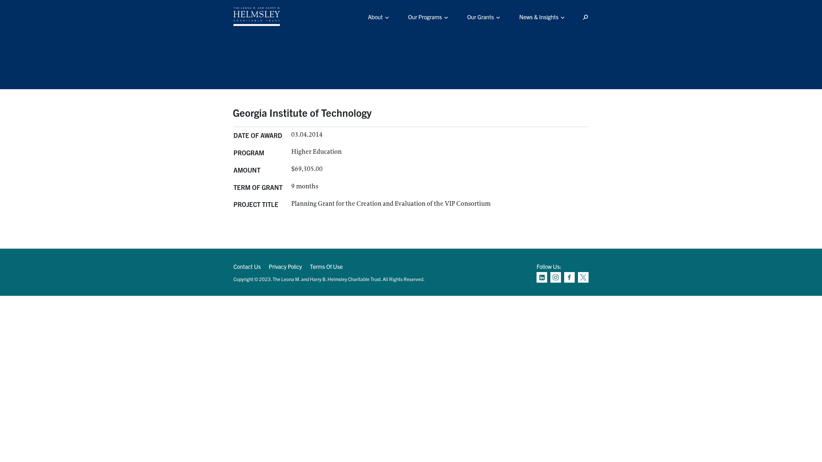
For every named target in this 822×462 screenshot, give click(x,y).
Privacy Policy (285, 266)
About (375, 17)
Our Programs (425, 17)
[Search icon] (585, 17)
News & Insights (538, 17)
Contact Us (247, 266)
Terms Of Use (326, 266)
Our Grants (480, 17)
